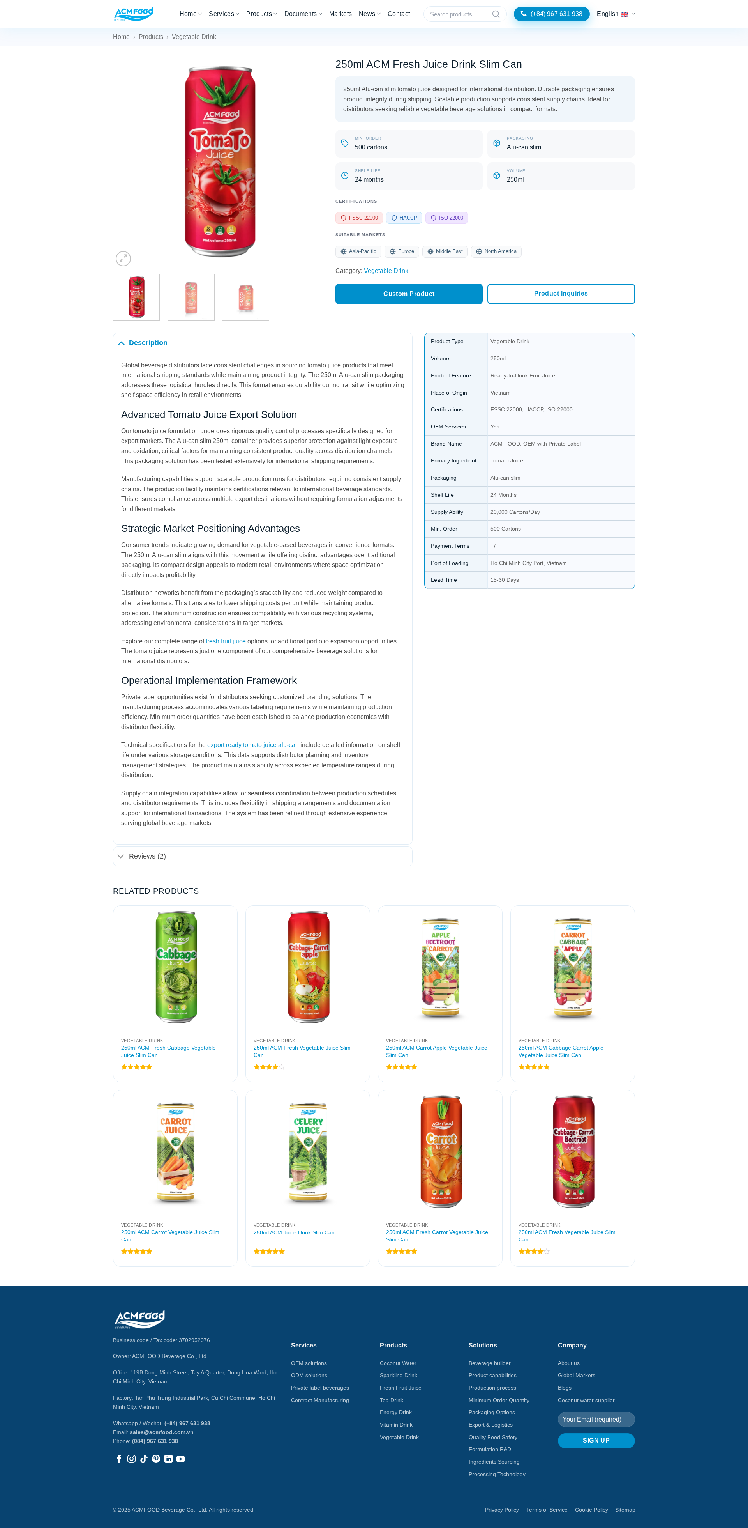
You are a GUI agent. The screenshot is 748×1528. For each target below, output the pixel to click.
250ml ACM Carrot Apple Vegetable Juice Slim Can (436, 1051)
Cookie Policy (591, 1510)
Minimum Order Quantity (499, 1400)
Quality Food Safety (493, 1437)
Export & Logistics (491, 1425)
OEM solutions (309, 1363)
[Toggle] (121, 342)
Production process (492, 1388)
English (608, 14)
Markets (340, 14)
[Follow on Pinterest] (156, 1459)
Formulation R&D (490, 1449)
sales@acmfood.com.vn (162, 1432)
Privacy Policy (502, 1510)
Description (148, 343)
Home (188, 14)
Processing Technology (497, 1474)
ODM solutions (309, 1375)
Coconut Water (398, 1363)
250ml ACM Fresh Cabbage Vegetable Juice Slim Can (168, 1051)
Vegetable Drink (194, 37)
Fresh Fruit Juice (401, 1388)
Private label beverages (320, 1388)
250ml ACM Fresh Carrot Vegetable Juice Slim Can (437, 1236)
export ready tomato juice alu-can (253, 745)
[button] (123, 258)
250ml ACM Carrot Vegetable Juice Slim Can (170, 1236)
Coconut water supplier (586, 1400)
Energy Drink (396, 1412)
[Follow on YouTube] (180, 1459)
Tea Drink (391, 1400)
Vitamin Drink (396, 1425)
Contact (399, 14)
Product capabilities (493, 1375)
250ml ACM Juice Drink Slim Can (294, 1232)
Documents (300, 14)
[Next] (310, 163)
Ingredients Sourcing (494, 1462)
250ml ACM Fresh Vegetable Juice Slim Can (302, 1051)
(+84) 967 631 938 (187, 1423)
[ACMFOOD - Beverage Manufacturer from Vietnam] (133, 14)
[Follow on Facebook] (119, 1459)
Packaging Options (492, 1412)
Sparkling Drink (398, 1375)
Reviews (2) (147, 856)
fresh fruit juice (226, 641)
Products (259, 14)
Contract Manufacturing (320, 1400)
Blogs (565, 1388)
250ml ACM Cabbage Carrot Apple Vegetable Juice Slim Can (561, 1051)
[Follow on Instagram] (131, 1459)
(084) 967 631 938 (155, 1441)
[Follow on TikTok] (144, 1459)
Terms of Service (547, 1510)
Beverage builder (490, 1363)
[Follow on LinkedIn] (168, 1459)
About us (569, 1363)
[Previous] (127, 163)
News (367, 14)
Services (221, 14)
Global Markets (576, 1375)
